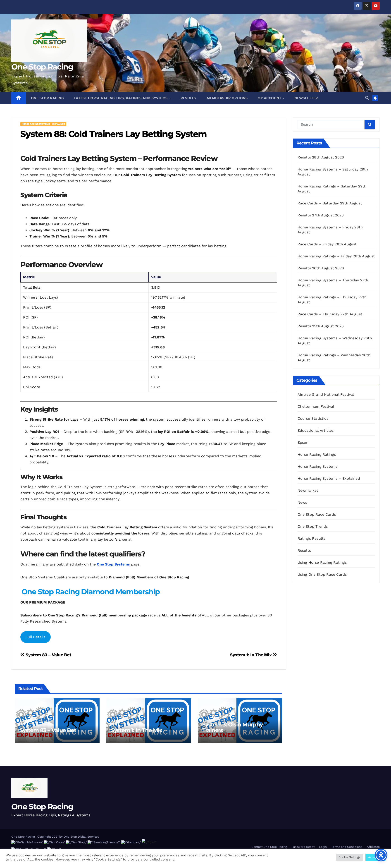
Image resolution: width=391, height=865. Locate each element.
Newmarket (308, 490)
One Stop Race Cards (317, 514)
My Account (269, 98)
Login (323, 846)
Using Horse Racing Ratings (322, 562)
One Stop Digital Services (81, 836)
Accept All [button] (375, 857)
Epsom (304, 442)
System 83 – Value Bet (48, 654)
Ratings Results (312, 538)
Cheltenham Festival (316, 406)
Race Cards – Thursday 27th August (330, 314)
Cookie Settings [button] (349, 857)
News (302, 502)
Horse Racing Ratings (317, 454)
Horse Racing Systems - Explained (43, 124)
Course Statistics (313, 418)
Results (188, 98)
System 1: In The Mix (251, 654)
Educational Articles (316, 430)
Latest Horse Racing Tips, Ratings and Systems (121, 98)
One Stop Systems (113, 564)
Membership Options (227, 98)
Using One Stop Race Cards (322, 574)
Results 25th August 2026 (321, 326)
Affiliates (373, 846)
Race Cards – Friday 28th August (327, 244)
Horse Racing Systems (318, 466)
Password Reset (303, 846)
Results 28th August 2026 (321, 157)
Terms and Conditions (346, 846)
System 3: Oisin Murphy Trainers (232, 727)
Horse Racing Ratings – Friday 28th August (336, 256)
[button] (367, 98)
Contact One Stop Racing (269, 846)
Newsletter (306, 98)
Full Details (35, 637)
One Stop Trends (313, 526)
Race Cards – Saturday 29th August (330, 203)
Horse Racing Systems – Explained (329, 478)
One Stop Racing (42, 67)
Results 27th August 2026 (321, 215)
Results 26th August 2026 (321, 268)
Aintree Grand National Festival (326, 394)
